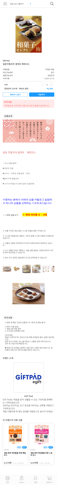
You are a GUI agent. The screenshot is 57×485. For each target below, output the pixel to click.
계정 (35, 482)
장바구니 (49, 482)
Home (21, 482)
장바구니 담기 (15, 94)
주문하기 (41, 94)
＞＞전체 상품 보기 (10, 215)
